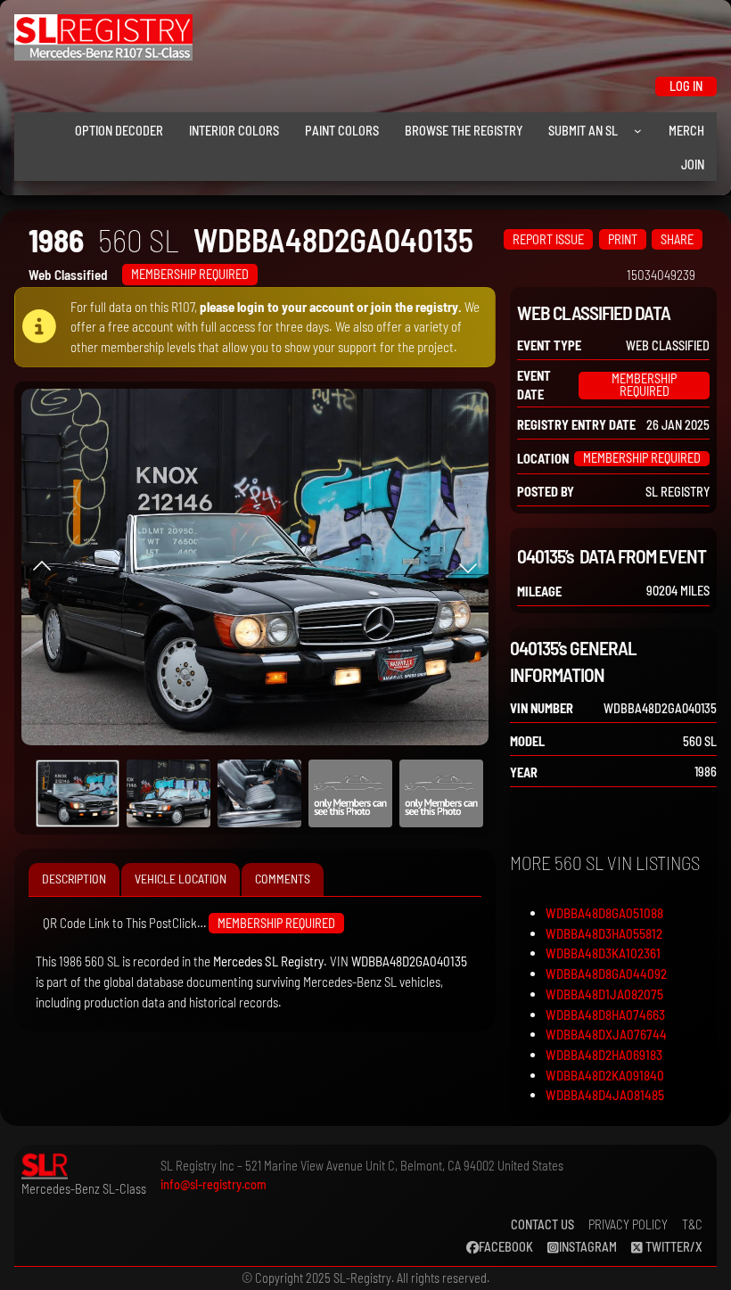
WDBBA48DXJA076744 (606, 1034)
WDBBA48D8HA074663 (605, 1015)
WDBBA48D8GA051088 (604, 913)
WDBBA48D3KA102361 (603, 953)
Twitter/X (672, 1246)
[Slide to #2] (259, 793)
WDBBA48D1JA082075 (604, 994)
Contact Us (542, 1224)
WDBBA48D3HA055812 (604, 933)
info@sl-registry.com (213, 1184)
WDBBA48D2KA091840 (605, 1075)
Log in (685, 86)
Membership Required (190, 274)
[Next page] (468, 566)
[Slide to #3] (350, 793)
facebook (506, 1246)
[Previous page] (41, 566)
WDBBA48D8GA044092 (606, 973)
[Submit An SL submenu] (638, 131)
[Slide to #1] (77, 793)
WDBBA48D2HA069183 (604, 1055)
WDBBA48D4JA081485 (605, 1095)
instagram (588, 1246)
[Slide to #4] (441, 793)
